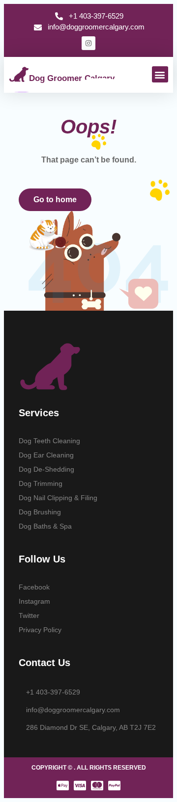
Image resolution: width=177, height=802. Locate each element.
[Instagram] (88, 43)
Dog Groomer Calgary (72, 78)
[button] (160, 74)
